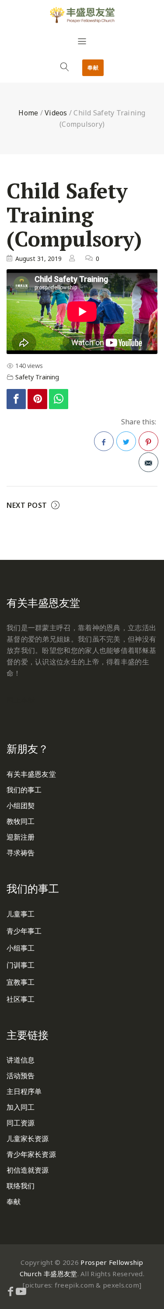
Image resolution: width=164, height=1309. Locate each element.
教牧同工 (21, 821)
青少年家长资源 (31, 1154)
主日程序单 (24, 1091)
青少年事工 (24, 931)
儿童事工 (21, 914)
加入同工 (21, 1107)
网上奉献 (21, 700)
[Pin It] (37, 399)
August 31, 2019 (38, 258)
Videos (56, 113)
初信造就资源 (28, 1170)
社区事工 (21, 999)
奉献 (92, 67)
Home (28, 113)
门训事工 (21, 965)
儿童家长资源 (28, 1138)
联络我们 (21, 1186)
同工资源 (21, 1123)
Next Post (27, 505)
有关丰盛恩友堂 (31, 774)
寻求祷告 (21, 853)
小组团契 (21, 805)
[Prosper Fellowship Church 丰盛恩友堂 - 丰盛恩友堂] (82, 15)
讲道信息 (21, 1060)
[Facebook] (16, 399)
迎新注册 (21, 837)
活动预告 (21, 1075)
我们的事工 (24, 790)
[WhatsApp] (58, 399)
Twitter (126, 441)
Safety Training (37, 377)
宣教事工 (21, 982)
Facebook (104, 441)
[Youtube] (21, 1291)
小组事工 (21, 948)
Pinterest (148, 441)
